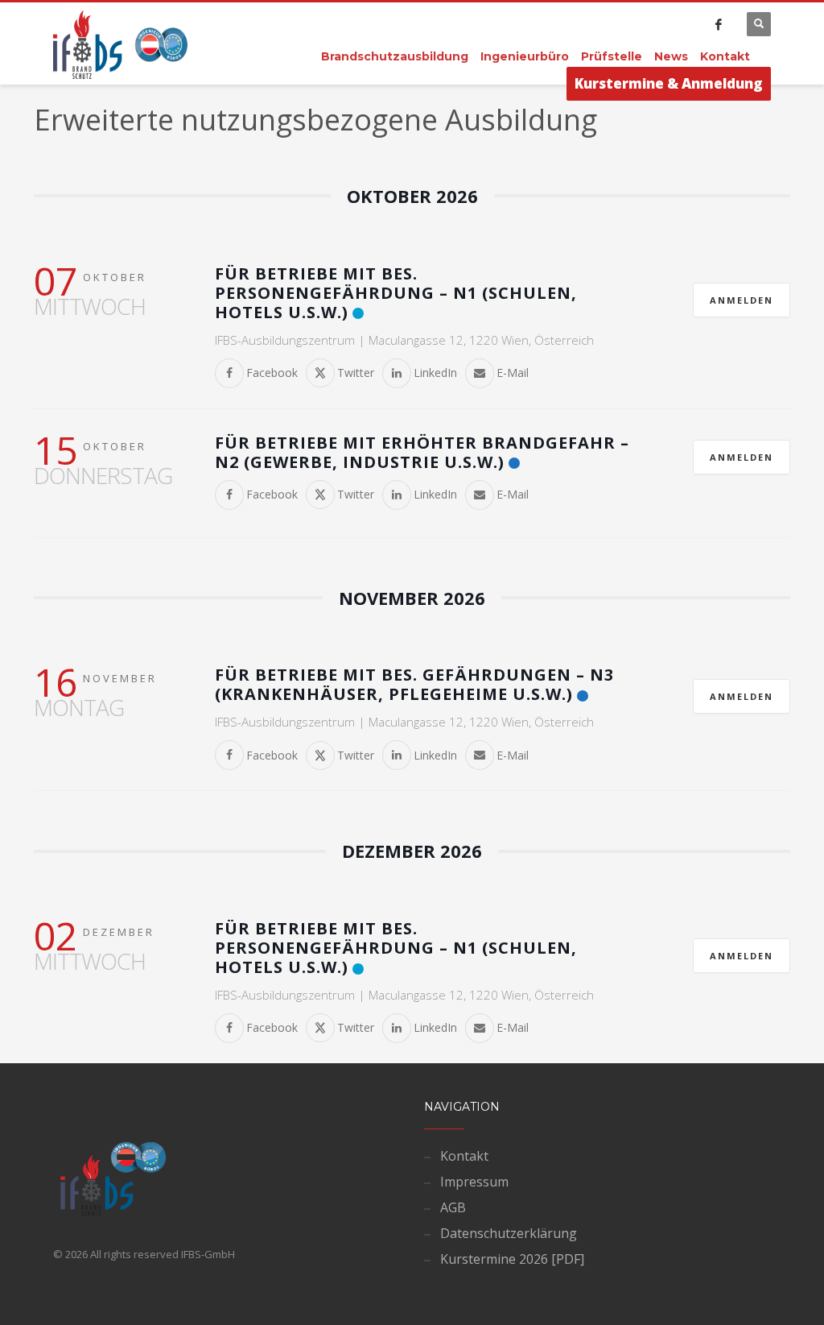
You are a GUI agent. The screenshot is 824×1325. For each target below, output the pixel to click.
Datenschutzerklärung (508, 1233)
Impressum (474, 1181)
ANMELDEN (741, 300)
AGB (453, 1207)
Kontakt (464, 1156)
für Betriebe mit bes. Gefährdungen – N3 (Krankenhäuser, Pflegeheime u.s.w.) (414, 684)
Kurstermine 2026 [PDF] (512, 1259)
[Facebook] (719, 24)
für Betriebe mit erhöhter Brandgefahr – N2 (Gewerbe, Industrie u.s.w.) (422, 452)
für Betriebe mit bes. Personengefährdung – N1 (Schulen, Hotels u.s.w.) (396, 293)
